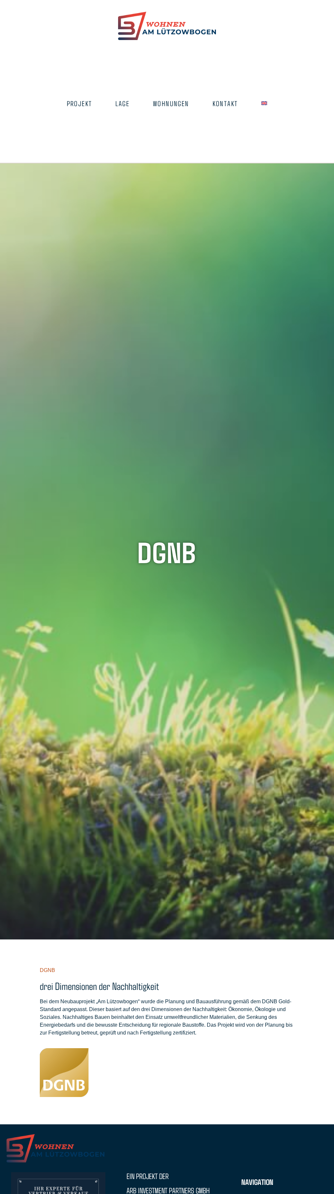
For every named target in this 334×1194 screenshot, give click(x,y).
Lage (122, 103)
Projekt (79, 103)
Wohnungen (171, 103)
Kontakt (225, 103)
